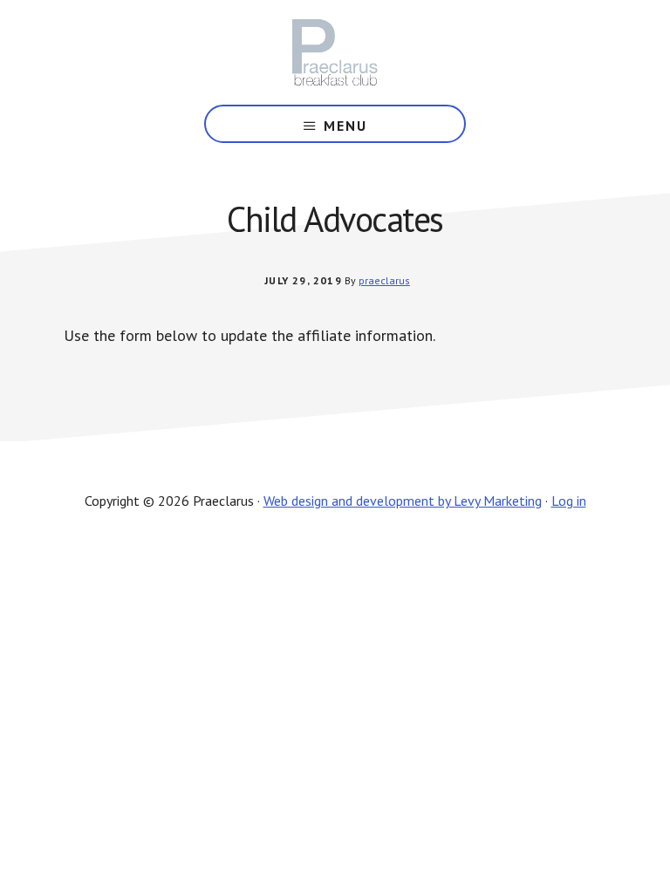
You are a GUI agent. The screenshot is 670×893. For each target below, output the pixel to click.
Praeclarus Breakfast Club (335, 52)
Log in (568, 500)
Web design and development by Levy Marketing (402, 500)
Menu (345, 125)
